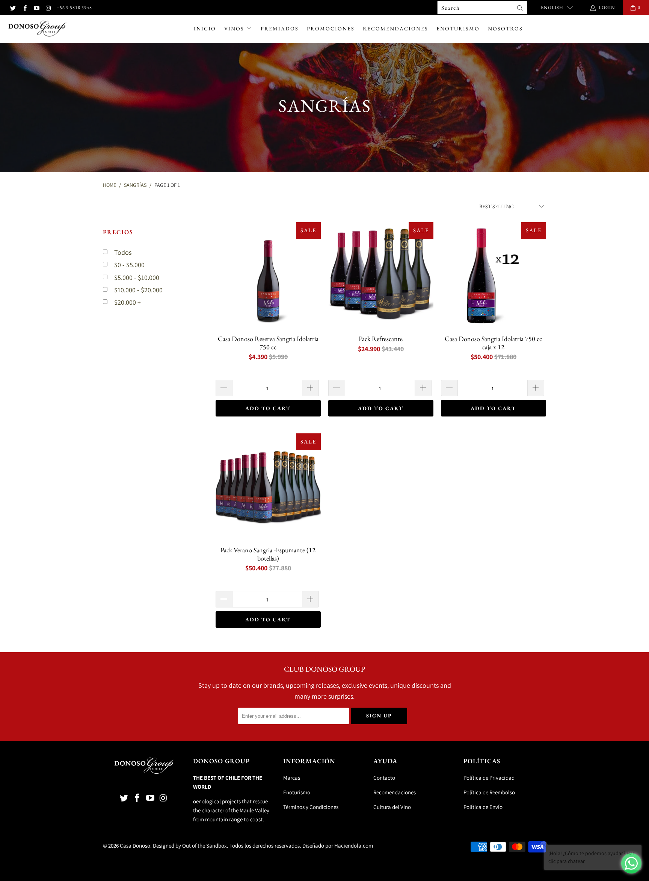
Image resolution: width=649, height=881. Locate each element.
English (552, 8)
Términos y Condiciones (310, 806)
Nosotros (505, 28)
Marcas (291, 777)
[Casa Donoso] (38, 29)
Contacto (384, 777)
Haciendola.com (353, 845)
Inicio (205, 28)
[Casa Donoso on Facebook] (24, 7)
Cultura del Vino (392, 806)
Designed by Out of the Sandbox (190, 845)
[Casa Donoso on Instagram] (48, 7)
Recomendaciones (395, 28)
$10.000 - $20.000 (138, 290)
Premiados (280, 28)
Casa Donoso (135, 845)
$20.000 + (127, 302)
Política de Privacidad (489, 777)
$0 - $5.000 (129, 264)
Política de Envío (483, 806)
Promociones (331, 28)
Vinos (235, 28)
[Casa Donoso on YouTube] (36, 7)
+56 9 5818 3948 (74, 8)
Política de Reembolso (489, 792)
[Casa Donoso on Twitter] (12, 7)
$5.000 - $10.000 (136, 277)
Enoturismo (458, 28)
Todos (122, 252)
